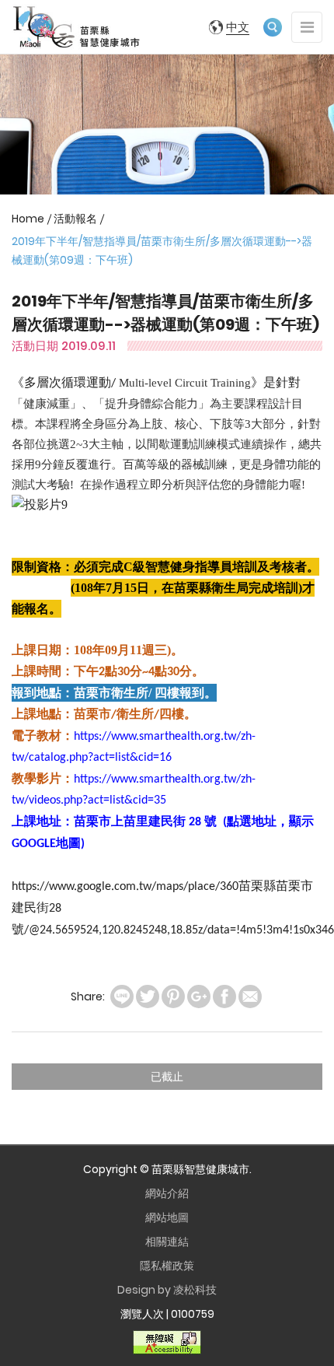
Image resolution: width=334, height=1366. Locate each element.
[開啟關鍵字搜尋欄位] (272, 27)
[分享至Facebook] (224, 996)
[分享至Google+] (198, 996)
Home (28, 218)
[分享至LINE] (122, 996)
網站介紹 (167, 1193)
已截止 (167, 1076)
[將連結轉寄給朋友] (250, 996)
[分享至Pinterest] (173, 996)
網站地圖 (167, 1217)
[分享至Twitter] (147, 996)
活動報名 (75, 218)
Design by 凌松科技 (167, 1290)
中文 (237, 27)
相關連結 (167, 1241)
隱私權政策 (167, 1265)
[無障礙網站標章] (167, 1342)
